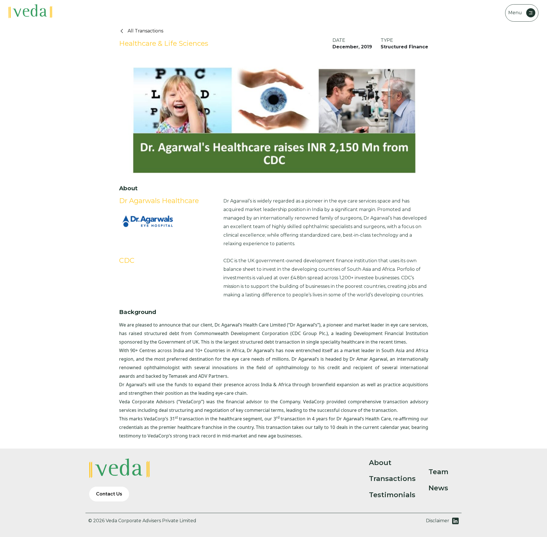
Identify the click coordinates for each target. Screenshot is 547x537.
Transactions (392, 478)
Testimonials (392, 495)
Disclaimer (437, 520)
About (380, 462)
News (438, 488)
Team (438, 472)
